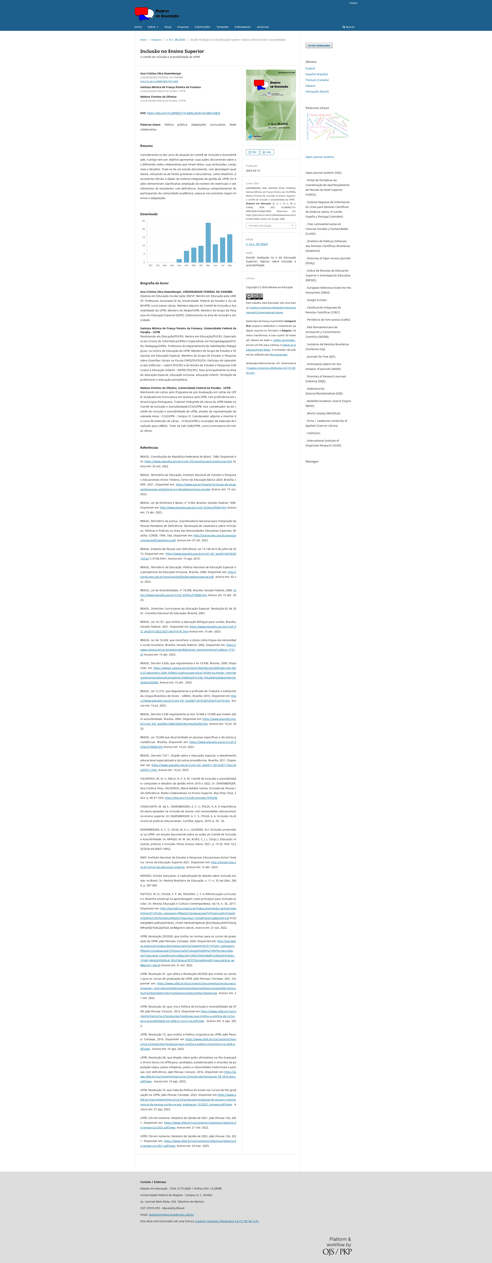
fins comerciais (279, 354)
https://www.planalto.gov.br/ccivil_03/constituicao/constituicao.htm (188, 461)
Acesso (353, 3)
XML (268, 152)
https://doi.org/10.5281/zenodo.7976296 (191, 798)
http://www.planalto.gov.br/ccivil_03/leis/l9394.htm (193, 507)
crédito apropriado (284, 340)
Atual (168, 27)
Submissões (202, 27)
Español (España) (317, 74)
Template (222, 27)
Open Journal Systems (320, 157)
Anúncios (263, 27)
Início (138, 27)
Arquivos (183, 27)
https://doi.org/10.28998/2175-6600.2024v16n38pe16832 (183, 113)
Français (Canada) (317, 80)
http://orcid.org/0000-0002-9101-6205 (159, 81)
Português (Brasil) (317, 91)
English (310, 68)
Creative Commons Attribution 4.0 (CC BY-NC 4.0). (227, 1221)
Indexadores (243, 27)
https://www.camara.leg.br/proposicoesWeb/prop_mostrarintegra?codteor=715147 (188, 649)
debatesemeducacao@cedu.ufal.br (171, 1214)
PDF (254, 152)
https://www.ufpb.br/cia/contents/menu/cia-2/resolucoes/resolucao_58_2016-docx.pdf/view (188, 1076)
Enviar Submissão (319, 45)
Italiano (310, 86)
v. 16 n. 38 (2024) (175, 39)
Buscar (350, 27)
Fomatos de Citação (260, 225)
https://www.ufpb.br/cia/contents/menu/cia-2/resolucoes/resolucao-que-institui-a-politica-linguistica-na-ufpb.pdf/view (188, 1044)
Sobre (152, 27)
